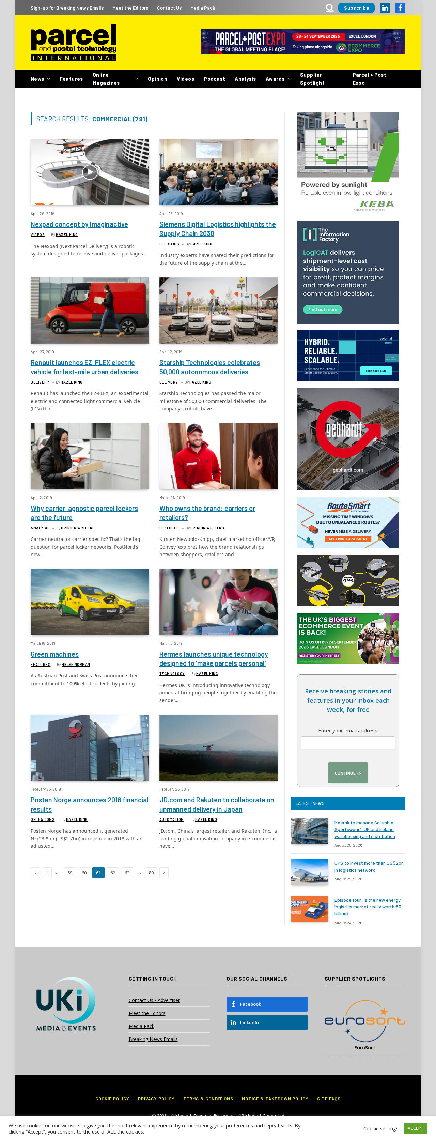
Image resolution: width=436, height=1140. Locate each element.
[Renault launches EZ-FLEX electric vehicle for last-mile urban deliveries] (90, 310)
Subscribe (356, 8)
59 (69, 873)
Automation (171, 819)
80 (151, 873)
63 (127, 873)
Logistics (169, 243)
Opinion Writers (78, 528)
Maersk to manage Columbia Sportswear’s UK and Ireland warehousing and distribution (364, 829)
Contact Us (169, 8)
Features (71, 79)
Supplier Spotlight (312, 79)
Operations (43, 819)
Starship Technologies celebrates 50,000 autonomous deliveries (209, 367)
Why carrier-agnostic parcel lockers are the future (84, 512)
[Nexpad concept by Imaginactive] (90, 172)
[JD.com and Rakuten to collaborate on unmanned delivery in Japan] (218, 748)
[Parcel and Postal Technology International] (73, 42)
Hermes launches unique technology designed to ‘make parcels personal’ (213, 658)
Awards (275, 79)
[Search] (330, 7)
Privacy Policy (156, 1099)
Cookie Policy (112, 1099)
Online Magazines (106, 79)
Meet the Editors (130, 8)
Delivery (40, 382)
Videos (185, 79)
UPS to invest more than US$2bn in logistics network (369, 866)
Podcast (214, 79)
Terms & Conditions (208, 1099)
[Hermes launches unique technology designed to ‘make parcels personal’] (218, 602)
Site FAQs (329, 1099)
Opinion (157, 79)
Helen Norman (76, 664)
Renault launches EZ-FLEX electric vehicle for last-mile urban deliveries (84, 367)
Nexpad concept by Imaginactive (79, 224)
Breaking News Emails (153, 1039)
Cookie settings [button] (381, 1128)
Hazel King (67, 234)
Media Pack (202, 8)
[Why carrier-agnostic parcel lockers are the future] (90, 456)
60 (84, 873)
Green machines (55, 654)
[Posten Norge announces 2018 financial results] (90, 748)
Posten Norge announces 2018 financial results (90, 804)
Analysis (245, 79)
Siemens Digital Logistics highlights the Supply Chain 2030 (217, 228)
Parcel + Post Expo (370, 79)
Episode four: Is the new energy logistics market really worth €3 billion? (367, 906)
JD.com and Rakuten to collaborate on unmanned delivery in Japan (216, 804)
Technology (172, 673)
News (37, 79)
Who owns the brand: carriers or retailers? (207, 512)
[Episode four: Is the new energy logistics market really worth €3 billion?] (309, 909)
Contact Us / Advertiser (154, 1000)
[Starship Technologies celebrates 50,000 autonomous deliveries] (218, 310)
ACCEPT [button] (415, 1128)
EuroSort (364, 1047)
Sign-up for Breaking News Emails (67, 8)
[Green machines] (90, 602)
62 (112, 873)
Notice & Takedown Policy (275, 1099)
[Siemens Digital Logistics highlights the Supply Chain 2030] (218, 172)
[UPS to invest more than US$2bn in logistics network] (309, 872)
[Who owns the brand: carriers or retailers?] (218, 456)
